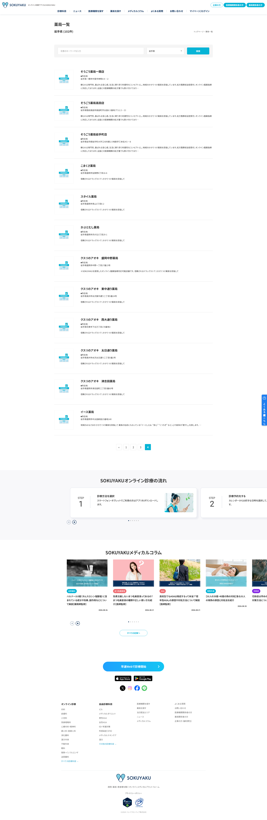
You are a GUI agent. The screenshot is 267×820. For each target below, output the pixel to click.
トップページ (199, 31)
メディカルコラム (136, 11)
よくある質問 (157, 11)
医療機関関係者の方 (234, 5)
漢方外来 (65, 739)
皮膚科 (64, 713)
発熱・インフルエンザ (69, 752)
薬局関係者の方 (255, 5)
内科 (63, 709)
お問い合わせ (176, 11)
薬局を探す (115, 11)
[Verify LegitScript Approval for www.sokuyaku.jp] (127, 802)
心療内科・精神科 (68, 726)
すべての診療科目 (68, 761)
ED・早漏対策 (104, 726)
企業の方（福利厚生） (183, 721)
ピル (101, 709)
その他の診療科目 (106, 743)
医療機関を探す (95, 11)
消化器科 (65, 735)
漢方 (101, 739)
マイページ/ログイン (200, 11)
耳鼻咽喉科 (66, 722)
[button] (78, 623)
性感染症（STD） (105, 730)
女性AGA (103, 722)
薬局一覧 (209, 31)
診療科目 (61, 11)
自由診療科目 (105, 704)
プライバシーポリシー (133, 793)
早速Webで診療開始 (133, 666)
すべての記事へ (133, 633)
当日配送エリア (143, 712)
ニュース (77, 11)
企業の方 (217, 5)
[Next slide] (74, 522)
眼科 (63, 748)
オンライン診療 (68, 704)
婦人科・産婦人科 (68, 730)
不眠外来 (65, 743)
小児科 (64, 718)
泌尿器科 (65, 756)
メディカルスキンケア (107, 735)
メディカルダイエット (107, 713)
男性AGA (103, 718)
